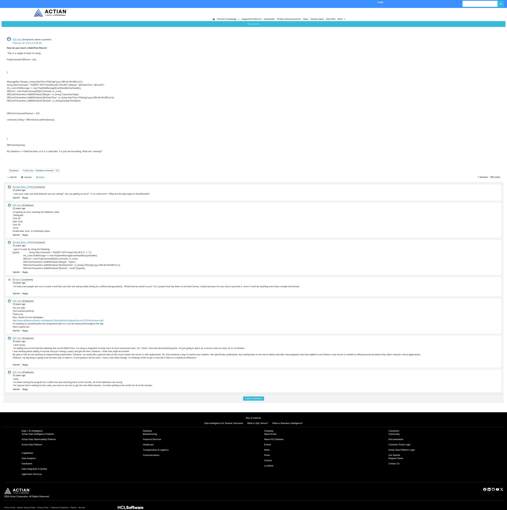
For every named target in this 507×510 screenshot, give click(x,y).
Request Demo (395, 458)
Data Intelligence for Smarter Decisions (223, 423)
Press (267, 455)
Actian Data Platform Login (401, 450)
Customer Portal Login (399, 444)
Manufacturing (150, 434)
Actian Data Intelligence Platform (38, 434)
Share (41, 177)
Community (394, 434)
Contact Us (394, 463)
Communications (151, 455)
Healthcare (148, 444)
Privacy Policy (43, 507)
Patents (73, 507)
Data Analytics (29, 458)
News (267, 450)
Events (267, 444)
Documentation (395, 439)
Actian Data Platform (32, 444)
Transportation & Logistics (156, 450)
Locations (269, 465)
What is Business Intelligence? (287, 423)
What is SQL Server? (257, 423)
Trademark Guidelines (59, 507)
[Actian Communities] (50, 12)
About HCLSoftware (273, 439)
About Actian (270, 434)
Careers (268, 460)
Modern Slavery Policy (26, 507)
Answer (28, 177)
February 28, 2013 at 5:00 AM (27, 43)
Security (81, 507)
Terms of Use (9, 507)
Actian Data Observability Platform (39, 439)
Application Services (32, 474)
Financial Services (152, 439)
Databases (27, 463)
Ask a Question (253, 24)
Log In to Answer (253, 398)
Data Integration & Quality (34, 469)
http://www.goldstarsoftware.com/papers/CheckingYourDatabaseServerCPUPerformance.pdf (58, 320)
